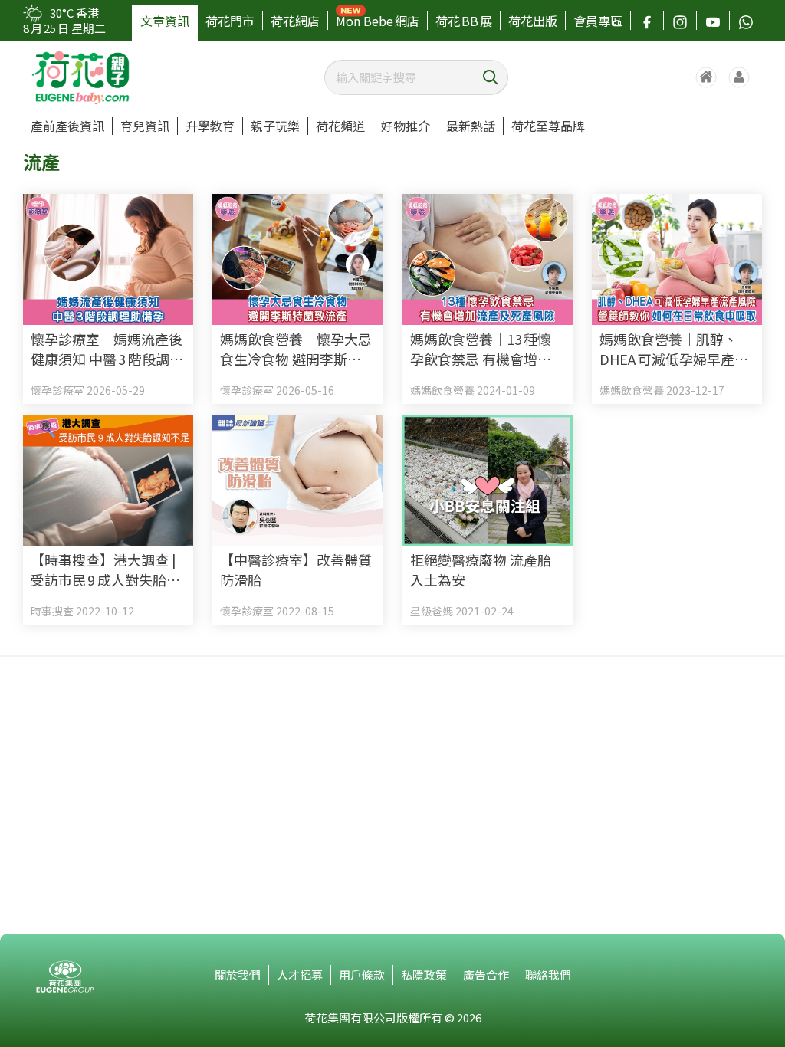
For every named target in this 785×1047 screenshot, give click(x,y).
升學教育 (210, 126)
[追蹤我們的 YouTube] (713, 20)
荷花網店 (295, 20)
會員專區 (597, 20)
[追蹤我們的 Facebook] (647, 20)
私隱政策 (424, 975)
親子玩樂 (275, 126)
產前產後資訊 (67, 126)
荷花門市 (230, 20)
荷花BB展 (463, 20)
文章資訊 (164, 20)
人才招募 (300, 975)
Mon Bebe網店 (377, 20)
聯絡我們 (548, 975)
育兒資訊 (144, 126)
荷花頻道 (340, 126)
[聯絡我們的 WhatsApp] (746, 20)
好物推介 (405, 126)
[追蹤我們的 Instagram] (680, 20)
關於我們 (238, 975)
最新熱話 (470, 126)
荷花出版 (532, 20)
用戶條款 (362, 975)
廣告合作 (486, 975)
